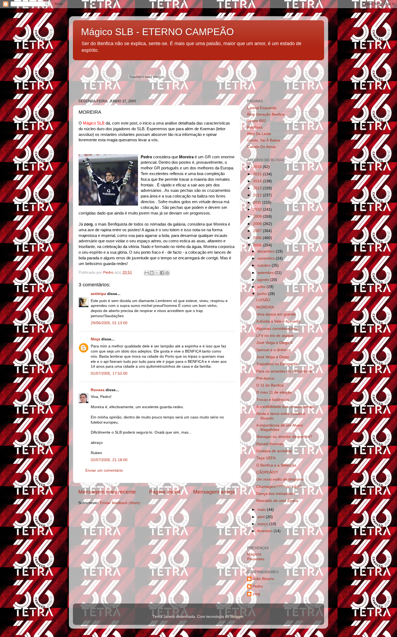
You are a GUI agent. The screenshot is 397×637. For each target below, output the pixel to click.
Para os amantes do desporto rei (284, 371)
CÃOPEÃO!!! (267, 472)
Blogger (236, 617)
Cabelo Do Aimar (261, 147)
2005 (258, 245)
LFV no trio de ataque (275, 336)
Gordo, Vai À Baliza (263, 140)
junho (262, 294)
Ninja (95, 339)
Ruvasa (98, 390)
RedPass (255, 127)
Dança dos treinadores (275, 494)
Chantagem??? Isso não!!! (279, 487)
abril (261, 517)
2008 (258, 224)
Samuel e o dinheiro (273, 350)
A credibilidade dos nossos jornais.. (286, 407)
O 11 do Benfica (270, 385)
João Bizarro (263, 579)
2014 (258, 181)
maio (262, 510)
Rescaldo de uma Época (277, 501)
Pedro (258, 586)
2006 (258, 238)
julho (262, 287)
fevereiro (265, 531)
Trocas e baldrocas (272, 400)
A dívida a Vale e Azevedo (278, 321)
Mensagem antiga (214, 492)
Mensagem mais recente (107, 492)
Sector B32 (256, 121)
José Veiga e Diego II (274, 343)
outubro (264, 265)
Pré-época (265, 378)
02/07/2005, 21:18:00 (109, 460)
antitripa (98, 294)
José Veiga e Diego (272, 357)
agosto (263, 280)
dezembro (266, 251)
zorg (256, 594)
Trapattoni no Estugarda (277, 364)
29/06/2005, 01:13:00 (109, 323)
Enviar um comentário (104, 470)
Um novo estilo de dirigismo (280, 479)
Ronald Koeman (270, 444)
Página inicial (164, 492)
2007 (258, 231)
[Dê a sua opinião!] (151, 273)
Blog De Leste (259, 134)
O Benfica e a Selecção (276, 465)
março (263, 524)
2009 (258, 216)
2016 (258, 167)
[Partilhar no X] (157, 273)
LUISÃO (263, 300)
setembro (266, 273)
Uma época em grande (276, 314)
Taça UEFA (265, 458)
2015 (258, 174)
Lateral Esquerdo (262, 108)
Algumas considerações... (278, 329)
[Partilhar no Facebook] (162, 273)
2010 (258, 209)
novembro (266, 258)
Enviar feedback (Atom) (120, 503)
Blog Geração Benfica (265, 114)
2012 (258, 195)
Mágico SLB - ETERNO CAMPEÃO (157, 31)
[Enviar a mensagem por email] (146, 273)
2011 (257, 202)
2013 (258, 188)
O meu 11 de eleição (274, 392)
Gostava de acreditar (274, 451)
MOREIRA (265, 307)
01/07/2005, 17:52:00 (109, 373)
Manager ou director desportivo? (284, 437)
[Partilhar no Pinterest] (167, 273)
